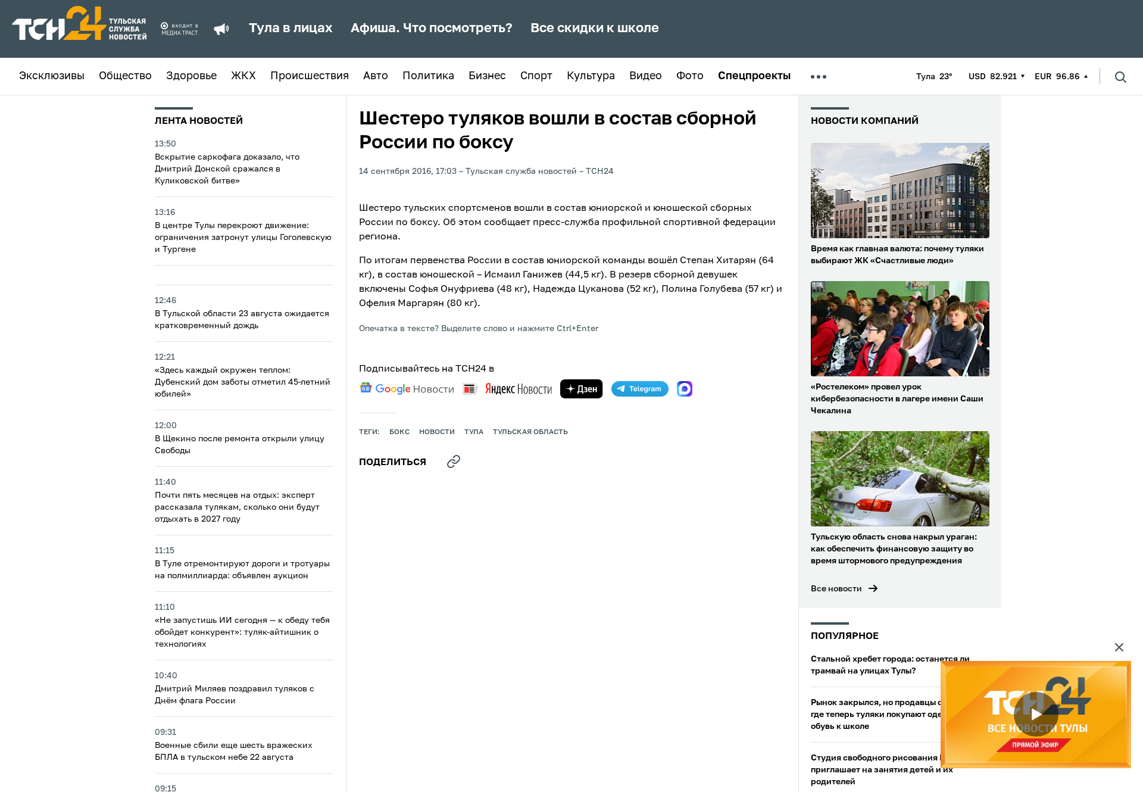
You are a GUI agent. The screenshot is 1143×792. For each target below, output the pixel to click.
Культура (591, 76)
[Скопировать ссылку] (453, 461)
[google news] (406, 388)
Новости (437, 432)
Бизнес (487, 76)
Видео (645, 76)
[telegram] (640, 389)
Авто (375, 76)
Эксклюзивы (52, 76)
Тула (473, 432)
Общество (125, 76)
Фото (690, 76)
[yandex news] (507, 388)
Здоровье (191, 76)
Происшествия (309, 76)
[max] (684, 389)
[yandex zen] (581, 388)
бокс (399, 432)
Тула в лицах (291, 28)
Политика (428, 76)
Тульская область (530, 432)
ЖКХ (243, 76)
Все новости (836, 589)
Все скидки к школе (594, 28)
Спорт (536, 76)
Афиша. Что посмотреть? (432, 28)
